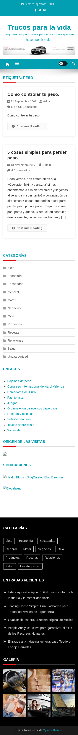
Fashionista (15, 397)
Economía (15, 276)
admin (47, 101)
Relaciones (15, 340)
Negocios (14, 308)
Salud (12, 348)
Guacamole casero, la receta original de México (40, 620)
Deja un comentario (24, 106)
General (13, 292)
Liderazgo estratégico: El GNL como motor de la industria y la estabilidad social (40, 595)
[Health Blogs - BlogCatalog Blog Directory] (33, 477)
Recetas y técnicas (20, 414)
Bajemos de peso (19, 381)
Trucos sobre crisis (20, 425)
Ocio (11, 316)
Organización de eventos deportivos (32, 408)
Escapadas (15, 284)
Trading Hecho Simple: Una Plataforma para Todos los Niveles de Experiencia (38, 609)
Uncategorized (18, 356)
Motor (12, 300)
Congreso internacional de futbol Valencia (35, 386)
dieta (11, 268)
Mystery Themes (52, 730)
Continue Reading (29, 126)
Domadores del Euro (21, 392)
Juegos (12, 403)
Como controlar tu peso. (33, 94)
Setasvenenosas (19, 419)
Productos (15, 324)
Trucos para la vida (39, 27)
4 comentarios (20, 170)
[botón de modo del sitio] (63, 63)
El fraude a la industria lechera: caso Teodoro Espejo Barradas (39, 644)
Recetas (13, 332)
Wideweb (13, 430)
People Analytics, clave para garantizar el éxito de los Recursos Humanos (40, 630)
